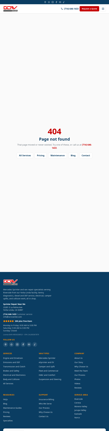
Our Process (79, 375)
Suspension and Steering (50, 379)
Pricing (40, 155)
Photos (77, 379)
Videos (77, 383)
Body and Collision (11, 379)
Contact (86, 155)
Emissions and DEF (11, 362)
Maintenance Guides (12, 408)
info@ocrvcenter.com (12, 317)
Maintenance (58, 155)
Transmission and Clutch (14, 366)
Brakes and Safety (11, 371)
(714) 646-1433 (71, 8)
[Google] (45, 2)
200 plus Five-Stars (23, 321)
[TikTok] (64, 2)
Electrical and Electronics (14, 375)
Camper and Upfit (47, 366)
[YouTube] (60, 2)
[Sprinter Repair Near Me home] (10, 9)
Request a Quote (89, 8)
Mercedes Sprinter (47, 358)
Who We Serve (45, 403)
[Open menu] (103, 9)
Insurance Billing (46, 399)
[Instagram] (53, 2)
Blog (73, 155)
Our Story (78, 362)
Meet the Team (81, 371)
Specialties (8, 420)
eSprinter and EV (46, 362)
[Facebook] (56, 2)
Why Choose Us (81, 366)
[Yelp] (49, 2)
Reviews (78, 387)
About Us (78, 358)
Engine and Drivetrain (13, 358)
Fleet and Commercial (48, 371)
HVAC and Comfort (47, 375)
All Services (25, 155)
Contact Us (43, 416)
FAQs (5, 399)
